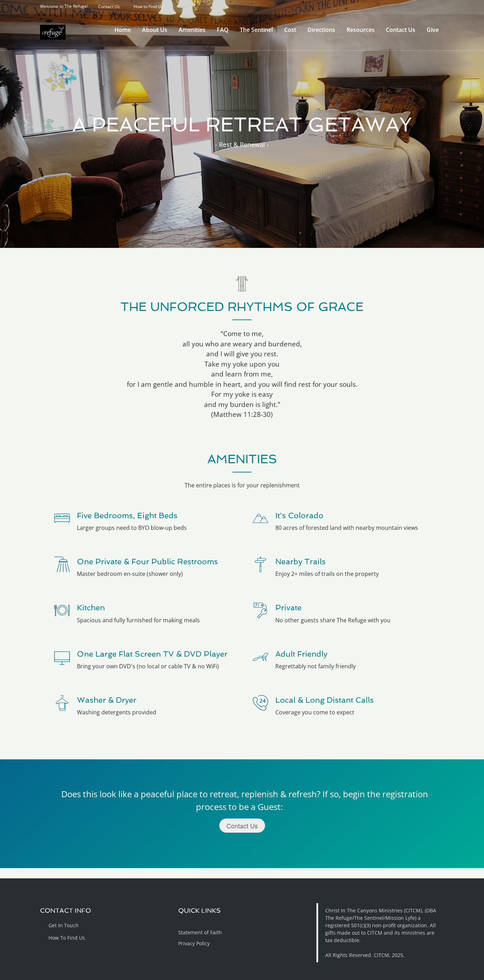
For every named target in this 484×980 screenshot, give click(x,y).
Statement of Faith (200, 932)
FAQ (223, 30)
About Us (154, 30)
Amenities (192, 30)
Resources (361, 30)
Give (433, 30)
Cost (290, 30)
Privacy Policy (194, 943)
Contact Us (400, 30)
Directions (321, 30)
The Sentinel (256, 30)
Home (122, 30)
